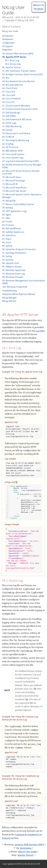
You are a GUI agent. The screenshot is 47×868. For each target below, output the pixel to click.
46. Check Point (9, 88)
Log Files (40, 330)
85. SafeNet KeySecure (13, 232)
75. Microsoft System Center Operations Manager (22, 196)
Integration (7, 49)
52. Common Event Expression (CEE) (20, 109)
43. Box (5, 77)
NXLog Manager (9, 297)
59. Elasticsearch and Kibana (16, 133)
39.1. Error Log (12, 60)
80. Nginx (6, 214)
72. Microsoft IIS (10, 184)
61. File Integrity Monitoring (15, 140)
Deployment (7, 39)
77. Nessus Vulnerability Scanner (18, 204)
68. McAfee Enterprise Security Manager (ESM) (21, 166)
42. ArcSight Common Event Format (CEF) (22, 74)
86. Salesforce (9, 235)
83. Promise (8, 225)
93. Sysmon (7, 259)
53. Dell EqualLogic (11, 112)
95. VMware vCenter (12, 266)
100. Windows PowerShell (14, 286)
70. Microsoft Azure (11, 177)
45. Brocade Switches (12, 84)
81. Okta (6, 218)
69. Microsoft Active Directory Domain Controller (21, 172)
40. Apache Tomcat (11, 67)
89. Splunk (7, 245)
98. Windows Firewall (12, 277)
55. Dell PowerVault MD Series (17, 119)
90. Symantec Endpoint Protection (19, 249)
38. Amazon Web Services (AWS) (17, 53)
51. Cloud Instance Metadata (16, 105)
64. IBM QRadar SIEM (12, 150)
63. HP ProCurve (10, 147)
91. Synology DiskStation (14, 252)
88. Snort (6, 242)
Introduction (7, 35)
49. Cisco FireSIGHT (11, 98)
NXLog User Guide (10, 31)
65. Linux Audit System (13, 154)
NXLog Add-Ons (9, 301)
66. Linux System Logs (13, 157)
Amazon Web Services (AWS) (29, 844)
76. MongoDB (8, 200)
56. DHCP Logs (9, 123)
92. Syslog (7, 256)
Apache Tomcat (25, 855)
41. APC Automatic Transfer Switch (19, 70)
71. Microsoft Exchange (13, 180)
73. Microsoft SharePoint (14, 187)
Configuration (8, 42)
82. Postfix (7, 221)
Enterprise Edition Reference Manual (18, 294)
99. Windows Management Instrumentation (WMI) (23, 282)
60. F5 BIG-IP (8, 136)
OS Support (7, 46)
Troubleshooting (9, 290)
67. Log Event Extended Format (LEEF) (20, 161)
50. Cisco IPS (8, 102)
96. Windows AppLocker (14, 270)
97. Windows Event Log (13, 273)
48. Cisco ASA (8, 95)
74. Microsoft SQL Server (14, 191)
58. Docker (7, 129)
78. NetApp (7, 207)
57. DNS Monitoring (11, 126)
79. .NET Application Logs (14, 211)
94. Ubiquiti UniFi (10, 263)
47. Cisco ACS (8, 91)
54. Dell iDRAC (9, 115)
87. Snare (6, 238)
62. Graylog (7, 143)
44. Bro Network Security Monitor (18, 81)
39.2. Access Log (13, 64)
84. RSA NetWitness (11, 228)
